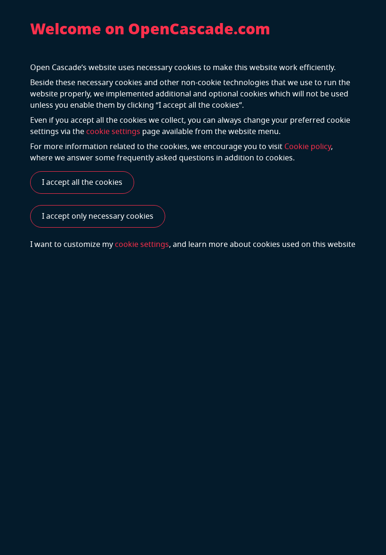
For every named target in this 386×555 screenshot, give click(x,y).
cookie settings (113, 131)
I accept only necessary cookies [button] (97, 216)
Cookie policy (307, 146)
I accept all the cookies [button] (82, 182)
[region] (193, 277)
